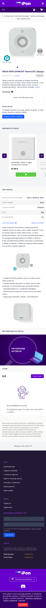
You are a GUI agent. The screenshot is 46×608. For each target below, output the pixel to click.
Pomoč (6, 543)
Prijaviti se (7, 503)
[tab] (17, 67)
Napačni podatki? (37, 223)
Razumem (23, 605)
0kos (42, 202)
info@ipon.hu (29, 557)
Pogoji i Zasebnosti (10, 600)
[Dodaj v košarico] (26, 174)
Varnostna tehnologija (36, 16)
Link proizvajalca (8, 223)
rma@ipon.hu (29, 554)
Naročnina (9, 535)
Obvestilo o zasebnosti (12, 482)
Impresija (21, 600)
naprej (37, 87)
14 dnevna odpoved (11, 475)
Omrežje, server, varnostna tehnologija (16, 16)
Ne (43, 217)
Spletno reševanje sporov (13, 478)
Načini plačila (8, 490)
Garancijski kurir (9, 467)
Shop (3, 10)
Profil (6, 499)
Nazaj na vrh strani (21, 446)
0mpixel (41, 207)
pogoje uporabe (24, 529)
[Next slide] (41, 156)
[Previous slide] (4, 156)
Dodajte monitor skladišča (13, 116)
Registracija (8, 507)
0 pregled (17, 76)
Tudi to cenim (37, 376)
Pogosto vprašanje (10, 471)
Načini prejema (9, 486)
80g (42, 212)
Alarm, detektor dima (23, 19)
